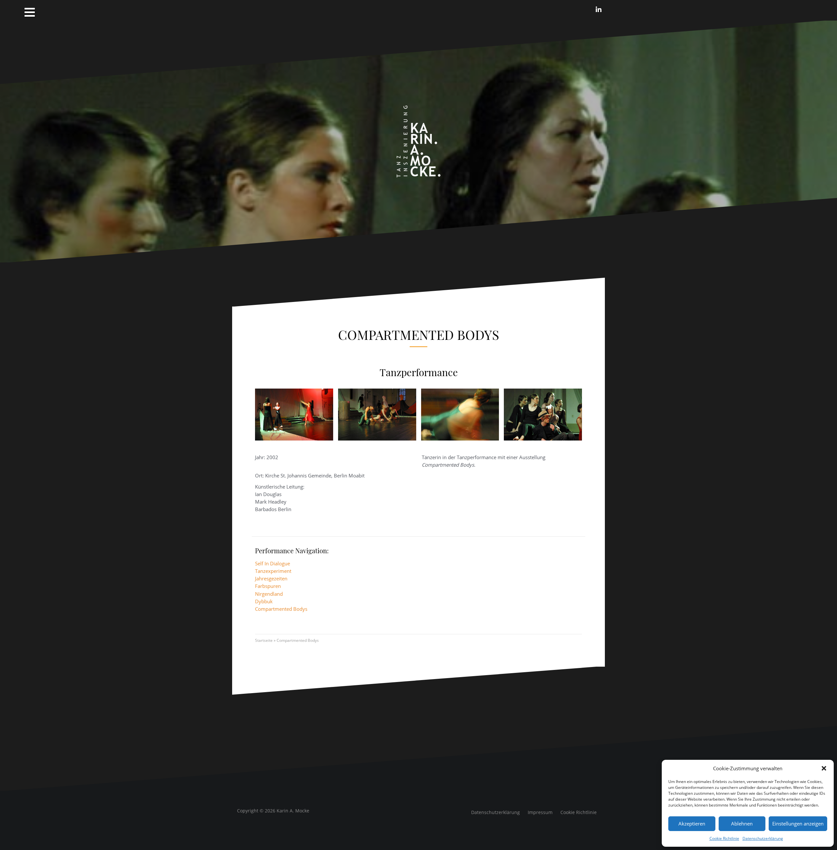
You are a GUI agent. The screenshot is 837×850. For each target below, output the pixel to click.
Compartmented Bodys (281, 609)
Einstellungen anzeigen (798, 823)
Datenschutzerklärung (763, 838)
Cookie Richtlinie (724, 838)
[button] (824, 768)
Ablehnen (742, 823)
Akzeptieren (691, 823)
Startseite (264, 640)
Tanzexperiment (273, 571)
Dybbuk (264, 601)
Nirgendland (269, 594)
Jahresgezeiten (271, 578)
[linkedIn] (598, 9)
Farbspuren (268, 586)
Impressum (540, 812)
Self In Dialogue (272, 563)
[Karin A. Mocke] (418, 141)
